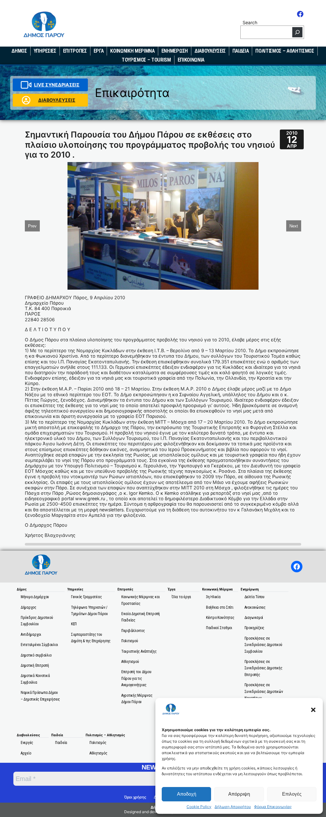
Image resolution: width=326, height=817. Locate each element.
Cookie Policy (199, 807)
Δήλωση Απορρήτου (233, 807)
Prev (32, 225)
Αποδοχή (186, 794)
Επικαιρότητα (132, 92)
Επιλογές (291, 794)
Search (250, 22)
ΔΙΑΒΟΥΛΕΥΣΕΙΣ (56, 100)
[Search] (297, 32)
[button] (313, 710)
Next (293, 225)
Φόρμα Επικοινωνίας (273, 807)
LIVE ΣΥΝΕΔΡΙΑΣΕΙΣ (57, 84)
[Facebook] (300, 14)
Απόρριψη (239, 794)
